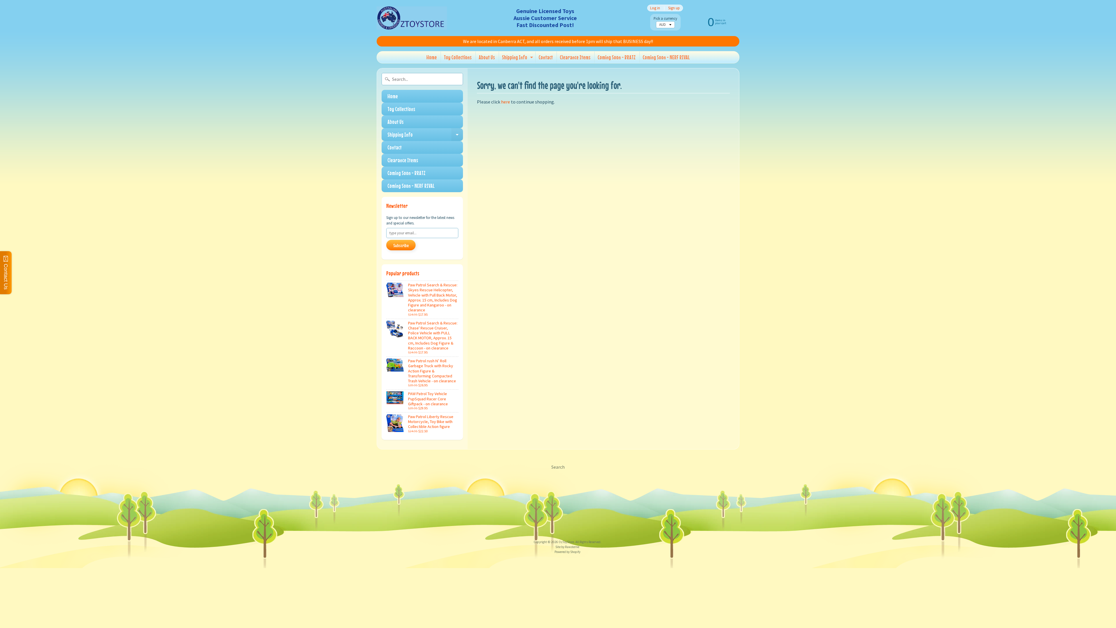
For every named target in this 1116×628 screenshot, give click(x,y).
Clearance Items (575, 57)
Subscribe (401, 245)
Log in (655, 8)
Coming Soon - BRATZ (617, 57)
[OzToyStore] (412, 18)
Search (558, 467)
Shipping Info (518, 58)
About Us (487, 57)
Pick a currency (665, 18)
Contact (546, 57)
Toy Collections (458, 57)
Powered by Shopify (567, 552)
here (505, 102)
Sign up (674, 8)
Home (431, 57)
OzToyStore (566, 542)
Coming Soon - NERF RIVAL (666, 57)
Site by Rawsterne (567, 547)
